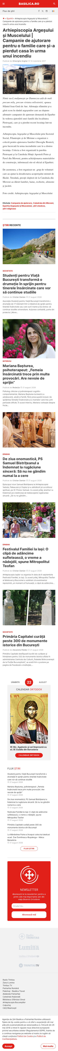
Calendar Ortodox (29, 755)
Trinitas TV (7, 985)
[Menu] (3, 3)
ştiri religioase (9, 208)
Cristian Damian (19, 297)
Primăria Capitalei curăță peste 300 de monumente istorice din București (25, 640)
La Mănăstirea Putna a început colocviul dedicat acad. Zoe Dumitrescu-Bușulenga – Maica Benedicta (28, 837)
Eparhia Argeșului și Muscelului (17, 206)
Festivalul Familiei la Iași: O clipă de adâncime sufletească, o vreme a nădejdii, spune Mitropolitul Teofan (26, 557)
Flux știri (29, 849)
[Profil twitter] (43, 11)
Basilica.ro (29, 3)
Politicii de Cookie (25, 1036)
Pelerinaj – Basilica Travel (14, 991)
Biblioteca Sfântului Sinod (14, 999)
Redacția (16, 387)
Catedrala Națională (11, 997)
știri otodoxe (39, 206)
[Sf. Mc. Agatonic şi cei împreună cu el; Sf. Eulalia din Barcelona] (29, 718)
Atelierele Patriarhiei (11, 994)
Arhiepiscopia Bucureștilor (14, 1002)
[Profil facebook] (39, 11)
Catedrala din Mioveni (43, 203)
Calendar (29, 689)
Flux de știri (9, 11)
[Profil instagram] (47, 11)
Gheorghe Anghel (20, 61)
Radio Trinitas (9, 980)
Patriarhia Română (11, 988)
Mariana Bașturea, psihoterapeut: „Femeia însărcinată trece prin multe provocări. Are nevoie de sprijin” (26, 374)
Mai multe (48, 1046)
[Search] (54, 3)
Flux (13, 768)
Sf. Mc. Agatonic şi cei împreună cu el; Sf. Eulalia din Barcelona (28, 748)
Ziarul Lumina (8, 982)
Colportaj (7, 1005)
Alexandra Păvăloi (20, 650)
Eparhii (10, 18)
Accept (8, 1046)
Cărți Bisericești (9, 1008)
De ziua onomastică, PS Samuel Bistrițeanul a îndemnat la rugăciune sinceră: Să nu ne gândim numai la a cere (24, 467)
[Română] (53, 11)
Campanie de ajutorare (21, 203)
